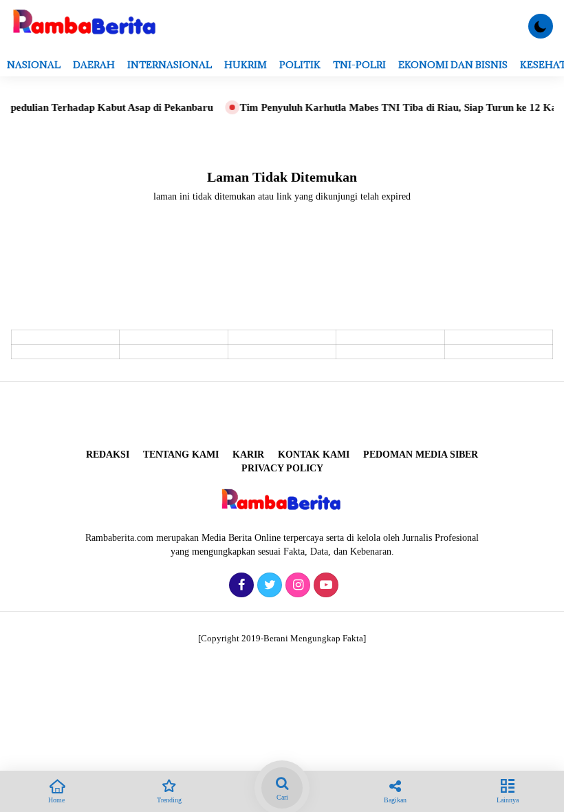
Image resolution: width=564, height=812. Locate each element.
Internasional (169, 64)
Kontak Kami (313, 454)
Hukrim (245, 64)
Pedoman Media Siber (420, 454)
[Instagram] (296, 586)
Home (56, 800)
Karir (248, 454)
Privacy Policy (282, 468)
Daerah (94, 64)
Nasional (34, 64)
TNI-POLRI (359, 64)
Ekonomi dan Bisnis (453, 64)
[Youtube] (324, 586)
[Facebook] (240, 586)
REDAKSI (107, 454)
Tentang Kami (181, 454)
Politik (300, 64)
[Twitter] (268, 586)
